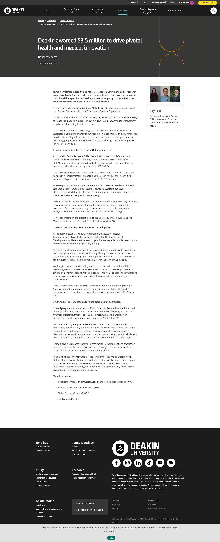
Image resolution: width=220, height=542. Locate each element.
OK (111, 537)
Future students (43, 446)
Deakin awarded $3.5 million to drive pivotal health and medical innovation (76, 24)
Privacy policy (160, 527)
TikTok (149, 463)
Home (41, 20)
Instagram (127, 463)
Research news (67, 20)
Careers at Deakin (44, 516)
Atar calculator (84, 504)
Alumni (173, 2)
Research (51, 20)
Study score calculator (89, 510)
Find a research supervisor (84, 477)
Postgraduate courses (46, 477)
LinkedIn (138, 463)
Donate (39, 512)
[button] (213, 10)
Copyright (116, 504)
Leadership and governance (49, 508)
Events (75, 446)
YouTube (160, 463)
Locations (40, 505)
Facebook (116, 463)
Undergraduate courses (47, 474)
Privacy (115, 508)
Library (133, 2)
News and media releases (83, 450)
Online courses (43, 485)
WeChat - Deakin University (171, 463)
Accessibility (153, 500)
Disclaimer (152, 504)
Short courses (42, 481)
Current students (157, 2)
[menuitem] (46, 10)
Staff (143, 2)
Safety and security (156, 508)
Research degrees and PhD (84, 474)
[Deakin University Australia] (14, 10)
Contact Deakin (79, 454)
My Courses (185, 2)
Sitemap (115, 500)
